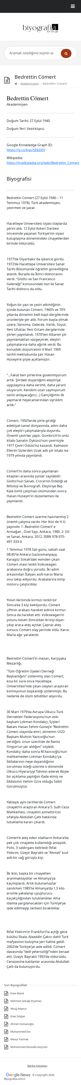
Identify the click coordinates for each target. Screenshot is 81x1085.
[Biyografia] (40, 28)
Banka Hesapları (37, 1066)
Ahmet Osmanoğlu (22, 1024)
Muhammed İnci (20, 1031)
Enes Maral (17, 993)
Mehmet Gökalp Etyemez (26, 1001)
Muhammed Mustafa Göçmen (29, 1047)
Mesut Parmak (19, 1039)
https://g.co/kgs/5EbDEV (26, 150)
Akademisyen (29, 84)
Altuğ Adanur (18, 1008)
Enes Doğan (17, 1016)
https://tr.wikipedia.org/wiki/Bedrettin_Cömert (43, 163)
